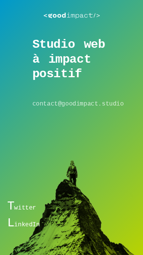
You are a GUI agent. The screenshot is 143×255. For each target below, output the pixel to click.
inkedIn (23, 224)
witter (21, 207)
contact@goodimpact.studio (78, 104)
